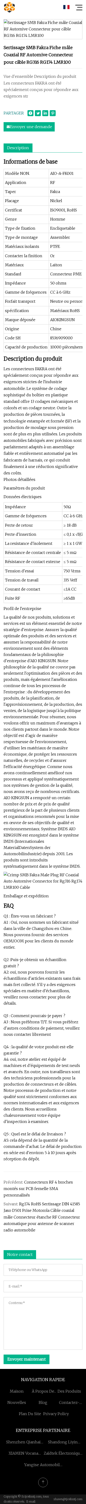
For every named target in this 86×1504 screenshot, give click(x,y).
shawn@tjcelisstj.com (68, 1499)
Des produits (69, 1391)
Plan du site (30, 1413)
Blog (43, 1402)
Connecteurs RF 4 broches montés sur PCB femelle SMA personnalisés (38, 1188)
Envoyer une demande (31, 126)
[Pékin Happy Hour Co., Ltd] (9, 7)
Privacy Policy (56, 1413)
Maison (17, 1391)
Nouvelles (16, 1402)
